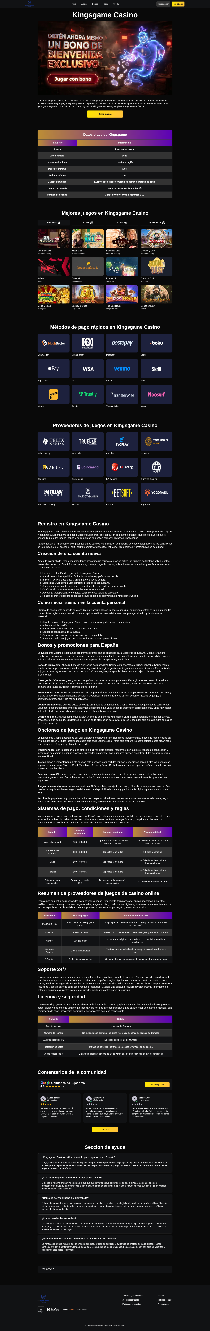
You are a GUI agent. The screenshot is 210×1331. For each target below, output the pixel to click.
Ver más (105, 1129)
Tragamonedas (154, 222)
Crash (120, 222)
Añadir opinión (157, 1085)
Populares (52, 222)
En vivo (86, 222)
